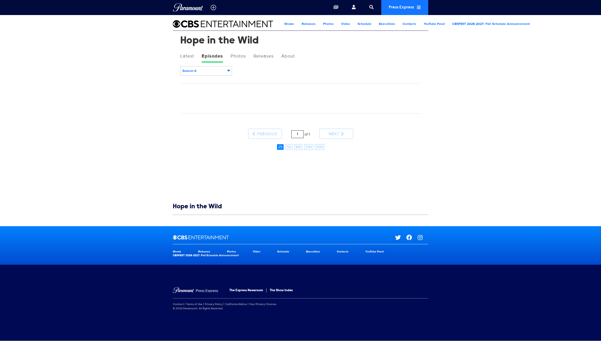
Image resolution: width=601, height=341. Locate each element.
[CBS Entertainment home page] (284, 237)
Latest (187, 56)
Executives (387, 24)
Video (345, 24)
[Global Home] (188, 7)
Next (334, 133)
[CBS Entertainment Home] (227, 24)
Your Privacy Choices (263, 304)
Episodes (212, 56)
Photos (328, 24)
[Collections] (336, 7)
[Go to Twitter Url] (400, 237)
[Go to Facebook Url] (412, 237)
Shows (289, 24)
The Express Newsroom (246, 290)
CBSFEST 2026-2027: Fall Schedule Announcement (491, 24)
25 (280, 147)
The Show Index (281, 290)
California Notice (236, 304)
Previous (266, 133)
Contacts (409, 24)
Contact (178, 304)
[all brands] (213, 7)
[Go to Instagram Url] (423, 237)
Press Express (402, 7)
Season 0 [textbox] (189, 71)
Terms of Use (194, 304)
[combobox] (206, 71)
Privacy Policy (214, 304)
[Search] (371, 7)
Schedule (364, 24)
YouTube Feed (434, 24)
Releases (309, 24)
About (288, 56)
